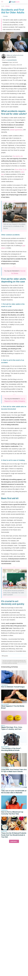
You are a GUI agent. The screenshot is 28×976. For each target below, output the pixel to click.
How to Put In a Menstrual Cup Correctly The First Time (12, 813)
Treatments (4, 685)
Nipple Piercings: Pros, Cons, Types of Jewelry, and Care (11, 728)
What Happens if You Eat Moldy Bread (12, 707)
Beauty (3, 725)
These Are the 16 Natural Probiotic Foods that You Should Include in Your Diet (13, 835)
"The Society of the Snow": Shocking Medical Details (11, 749)
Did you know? (5, 704)
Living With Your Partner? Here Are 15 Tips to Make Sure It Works (14, 770)
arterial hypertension (16, 129)
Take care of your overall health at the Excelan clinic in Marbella (13, 792)
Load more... (14, 841)
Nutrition (4, 831)
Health (2, 6)
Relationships (5, 767)
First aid (7, 6)
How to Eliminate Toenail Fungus (13, 687)
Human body (4, 810)
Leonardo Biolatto (11, 57)
